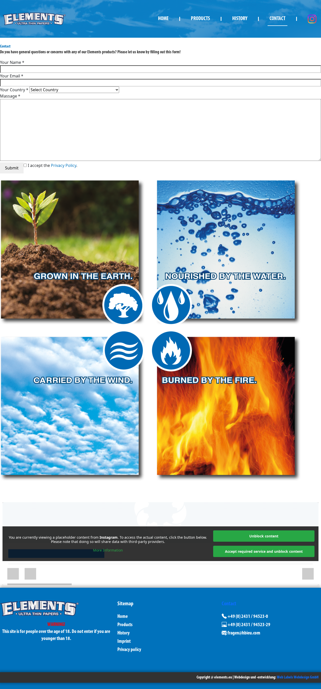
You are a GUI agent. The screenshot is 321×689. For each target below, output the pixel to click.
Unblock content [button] (263, 536)
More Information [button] (108, 550)
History (239, 18)
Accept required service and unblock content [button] (264, 551)
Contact (277, 18)
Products (200, 18)
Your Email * (11, 76)
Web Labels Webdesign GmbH (297, 677)
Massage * (10, 96)
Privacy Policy (63, 165)
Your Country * (14, 90)
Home (163, 18)
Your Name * (12, 62)
